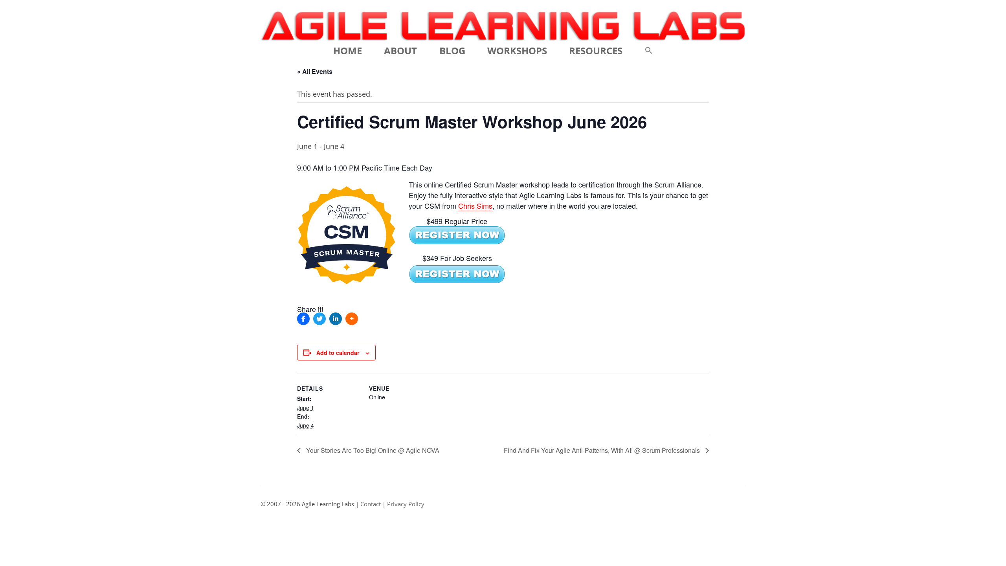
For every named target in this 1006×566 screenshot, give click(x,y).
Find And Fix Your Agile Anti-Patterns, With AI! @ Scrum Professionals (602, 450)
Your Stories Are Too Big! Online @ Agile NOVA (372, 450)
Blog (452, 50)
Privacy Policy (405, 504)
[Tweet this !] (319, 318)
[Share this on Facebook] (303, 318)
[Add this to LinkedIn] (335, 318)
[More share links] (351, 318)
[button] (649, 51)
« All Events (314, 71)
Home (347, 50)
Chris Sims (475, 205)
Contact (370, 504)
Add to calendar (337, 353)
